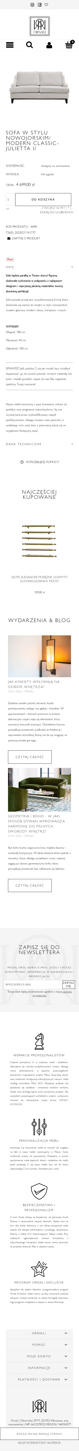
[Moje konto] (49, 45)
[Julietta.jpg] (39, 88)
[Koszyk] (69, 45)
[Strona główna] (39, 25)
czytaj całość (30, 757)
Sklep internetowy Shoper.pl (39, 1443)
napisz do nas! (41, 379)
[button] (10, 45)
